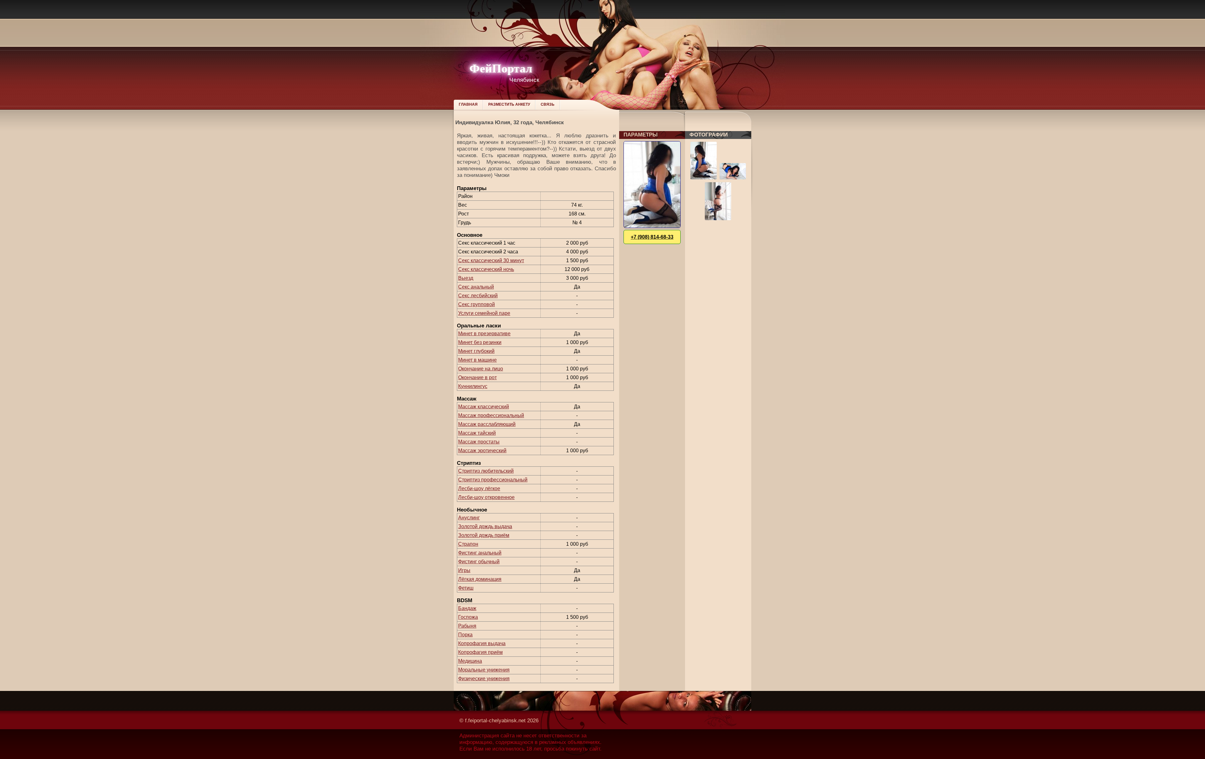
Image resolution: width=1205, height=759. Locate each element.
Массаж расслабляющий (487, 424)
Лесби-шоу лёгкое (479, 488)
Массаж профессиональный (491, 415)
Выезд (465, 278)
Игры (464, 570)
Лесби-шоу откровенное (486, 497)
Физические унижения (484, 678)
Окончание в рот (477, 377)
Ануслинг (469, 517)
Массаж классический (483, 406)
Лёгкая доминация (479, 579)
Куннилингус (472, 386)
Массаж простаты (479, 441)
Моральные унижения (484, 669)
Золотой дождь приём (483, 535)
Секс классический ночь (486, 269)
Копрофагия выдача (482, 643)
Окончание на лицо (480, 368)
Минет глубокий (476, 351)
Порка (465, 634)
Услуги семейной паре (484, 313)
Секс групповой (476, 304)
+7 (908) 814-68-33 (652, 237)
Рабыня (467, 626)
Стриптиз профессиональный (493, 479)
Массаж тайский (477, 433)
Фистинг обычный (479, 561)
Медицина (470, 661)
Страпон (468, 544)
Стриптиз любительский (486, 471)
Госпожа (468, 617)
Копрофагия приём (480, 652)
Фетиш (466, 588)
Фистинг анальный (479, 552)
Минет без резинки (479, 342)
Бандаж (467, 608)
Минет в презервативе (484, 333)
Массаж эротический (482, 450)
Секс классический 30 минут (491, 260)
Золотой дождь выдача (485, 526)
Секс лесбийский (478, 295)
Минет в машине (477, 360)
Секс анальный (476, 286)
